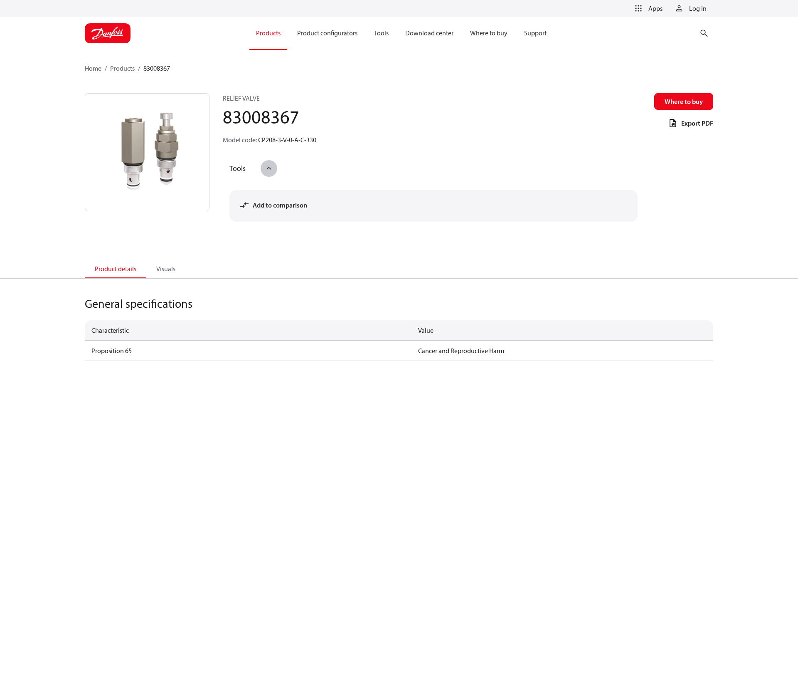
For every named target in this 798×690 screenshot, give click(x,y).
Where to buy (684, 101)
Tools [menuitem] (381, 33)
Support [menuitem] (535, 33)
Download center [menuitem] (429, 33)
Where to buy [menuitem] (488, 33)
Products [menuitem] (268, 33)
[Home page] (108, 33)
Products (122, 68)
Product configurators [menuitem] (327, 33)
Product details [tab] (115, 269)
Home (93, 68)
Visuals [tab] (165, 269)
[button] (647, 8)
